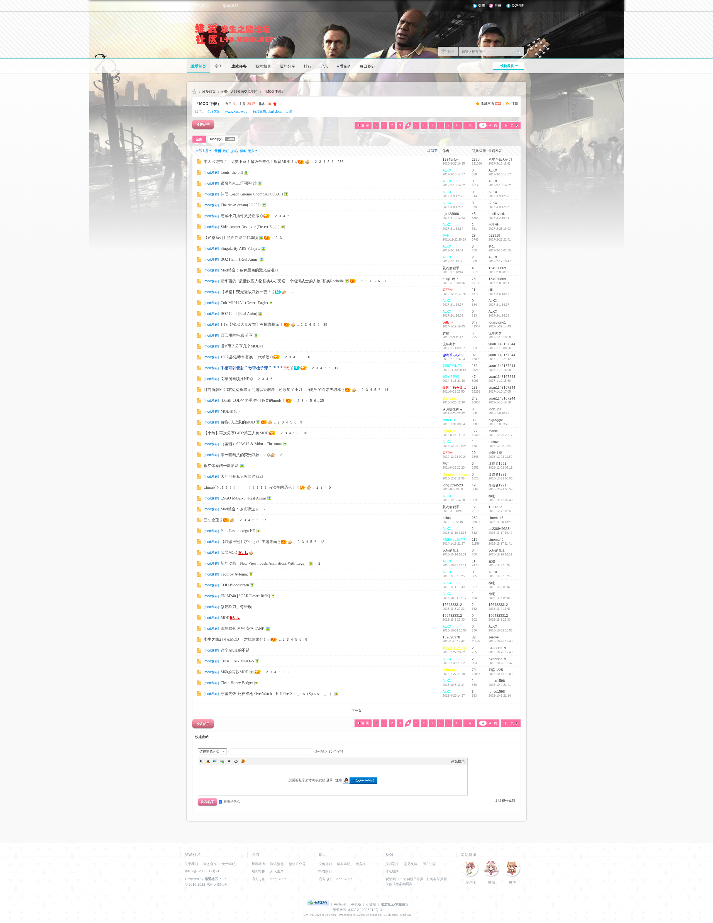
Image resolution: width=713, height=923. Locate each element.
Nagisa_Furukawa (456, 474)
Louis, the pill (232, 172)
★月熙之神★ (453, 409)
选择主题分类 (209, 751)
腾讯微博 (277, 864)
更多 (251, 151)
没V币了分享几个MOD (240, 346)
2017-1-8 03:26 (499, 424)
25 (322, 401)
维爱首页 (198, 66)
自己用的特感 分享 (237, 335)
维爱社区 (194, 92)
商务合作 (210, 864)
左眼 (492, 561)
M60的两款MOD (234, 672)
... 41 (469, 125)
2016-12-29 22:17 (500, 435)
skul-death (276, 112)
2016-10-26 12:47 (500, 663)
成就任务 (239, 66)
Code (236, 761)
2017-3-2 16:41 (499, 217)
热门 (226, 151)
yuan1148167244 (502, 344)
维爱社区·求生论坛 (395, 904)
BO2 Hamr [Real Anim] (239, 259)
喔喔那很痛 (451, 377)
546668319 (497, 648)
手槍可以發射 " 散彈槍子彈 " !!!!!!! (251, 368)
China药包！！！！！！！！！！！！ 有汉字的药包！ (250, 487)
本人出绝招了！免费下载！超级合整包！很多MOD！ (249, 162)
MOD (225, 618)
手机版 (356, 904)
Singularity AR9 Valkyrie (240, 248)
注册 (498, 6)
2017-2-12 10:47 (500, 261)
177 (475, 431)
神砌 (492, 496)
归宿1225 (496, 670)
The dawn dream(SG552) (241, 205)
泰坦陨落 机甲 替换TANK (243, 628)
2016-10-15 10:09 (500, 673)
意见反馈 (410, 864)
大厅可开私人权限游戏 (240, 476)
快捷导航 (507, 66)
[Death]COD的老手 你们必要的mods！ (253, 400)
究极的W (449, 431)
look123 (495, 409)
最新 (217, 151)
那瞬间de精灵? (454, 540)
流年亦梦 (495, 333)
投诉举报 (392, 864)
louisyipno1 (497, 322)
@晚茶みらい (453, 355)
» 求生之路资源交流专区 (239, 92)
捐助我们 (325, 871)
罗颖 (446, 333)
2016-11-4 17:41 (500, 608)
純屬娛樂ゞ (497, 453)
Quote (229, 761)
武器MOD (229, 552)
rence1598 (497, 681)
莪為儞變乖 (451, 268)
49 (474, 485)
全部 (199, 139)
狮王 (446, 236)
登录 (329, 780)
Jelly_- (448, 322)
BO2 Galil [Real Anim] (239, 314)
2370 (476, 159)
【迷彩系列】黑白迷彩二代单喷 (231, 238)
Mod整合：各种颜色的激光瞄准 (248, 270)
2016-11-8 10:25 (500, 576)
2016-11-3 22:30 (500, 619)
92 (474, 355)
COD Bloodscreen (235, 585)
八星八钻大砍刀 (500, 159)
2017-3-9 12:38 (499, 196)
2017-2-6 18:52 (499, 293)
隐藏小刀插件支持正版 (240, 216)
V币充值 (344, 66)
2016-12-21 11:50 (500, 456)
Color (208, 761)
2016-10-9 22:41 (500, 684)
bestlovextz (497, 214)
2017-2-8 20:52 (499, 272)
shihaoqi (449, 670)
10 (458, 125)
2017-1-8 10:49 (499, 413)
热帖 (234, 151)
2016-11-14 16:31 (500, 554)
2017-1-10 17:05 (500, 391)
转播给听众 (232, 802)
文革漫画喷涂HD (235, 379)
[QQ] (318, 904)
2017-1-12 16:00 (500, 369)
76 (474, 279)
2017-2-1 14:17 (499, 304)
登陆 (481, 6)
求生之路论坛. (217, 885)
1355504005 (276, 879)
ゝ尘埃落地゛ (214, 112)
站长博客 (258, 871)
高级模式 (458, 761)
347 (475, 322)
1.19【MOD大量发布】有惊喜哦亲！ (252, 324)
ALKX (447, 170)
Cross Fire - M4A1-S (237, 661)
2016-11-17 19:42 (500, 532)
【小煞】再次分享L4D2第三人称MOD (236, 433)
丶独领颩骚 (257, 112)
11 (473, 290)
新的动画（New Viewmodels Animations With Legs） (264, 563)
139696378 (451, 637)
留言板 (361, 864)
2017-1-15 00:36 (500, 348)
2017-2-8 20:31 (499, 283)
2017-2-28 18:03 (500, 228)
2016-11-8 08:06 (500, 597)
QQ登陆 (518, 6)
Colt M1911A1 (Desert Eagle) (244, 303)
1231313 (495, 507)
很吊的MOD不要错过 (239, 183)
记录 (324, 66)
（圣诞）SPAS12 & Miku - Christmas (251, 444)
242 (475, 398)
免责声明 (228, 864)
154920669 (497, 268)
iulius (447, 518)
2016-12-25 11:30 (500, 445)
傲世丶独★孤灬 (454, 388)
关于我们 (191, 864)
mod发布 (222, 139)
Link (222, 761)
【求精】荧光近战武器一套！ (246, 292)
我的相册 (263, 66)
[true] (518, 51)
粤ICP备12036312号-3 (202, 871)
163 (475, 366)
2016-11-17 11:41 (500, 543)
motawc (494, 442)
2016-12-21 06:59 (500, 489)
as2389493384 (500, 529)
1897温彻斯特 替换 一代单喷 (245, 357)
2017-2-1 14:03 (499, 315)
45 (474, 214)
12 (474, 507)
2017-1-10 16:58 (500, 402)
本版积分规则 (505, 801)
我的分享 (287, 66)
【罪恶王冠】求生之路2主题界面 (249, 542)
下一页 (509, 125)
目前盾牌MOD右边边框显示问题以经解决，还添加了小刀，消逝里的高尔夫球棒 (272, 390)
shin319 (449, 420)
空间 (219, 66)
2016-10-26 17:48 (500, 641)
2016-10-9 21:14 (500, 695)
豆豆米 (448, 290)
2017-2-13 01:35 (500, 250)
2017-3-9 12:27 (499, 207)
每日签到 (367, 66)
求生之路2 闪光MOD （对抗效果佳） (235, 639)
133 (475, 388)
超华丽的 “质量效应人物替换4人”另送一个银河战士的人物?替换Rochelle (282, 281)
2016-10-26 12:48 (500, 652)
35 (325, 325)
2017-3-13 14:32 (500, 185)
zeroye (494, 637)
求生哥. (494, 225)
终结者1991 (497, 464)
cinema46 (496, 518)
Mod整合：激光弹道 (238, 509)
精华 (243, 151)
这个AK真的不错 (235, 650)
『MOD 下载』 (274, 92)
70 (474, 670)
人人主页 (277, 871)
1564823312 (452, 605)
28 (474, 236)
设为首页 (201, 5)
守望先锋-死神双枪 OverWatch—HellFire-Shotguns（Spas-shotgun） (277, 694)
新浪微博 (258, 864)
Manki (493, 431)
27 (264, 520)
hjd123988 (451, 214)
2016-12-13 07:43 (500, 500)
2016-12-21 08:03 (500, 478)
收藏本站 (231, 5)
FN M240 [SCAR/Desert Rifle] (245, 596)
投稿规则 (325, 864)
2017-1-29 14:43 (500, 326)
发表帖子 (203, 124)
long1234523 (453, 485)
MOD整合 (229, 411)
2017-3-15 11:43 (500, 163)
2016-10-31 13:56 (500, 630)
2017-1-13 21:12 (500, 359)
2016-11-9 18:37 (500, 565)
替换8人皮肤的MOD (238, 422)
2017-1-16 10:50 (500, 337)
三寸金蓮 (211, 520)
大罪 (288, 112)
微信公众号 (297, 864)
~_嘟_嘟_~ (451, 279)
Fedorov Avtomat (234, 574)
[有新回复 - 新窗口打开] (199, 163)
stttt (491, 290)
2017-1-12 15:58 (500, 380)
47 (474, 377)
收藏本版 (491, 104)
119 (474, 540)
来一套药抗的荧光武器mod (244, 455)
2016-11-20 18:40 (500, 521)
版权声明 (343, 864)
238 (340, 162)
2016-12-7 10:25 (500, 511)
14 (386, 390)
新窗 (434, 151)
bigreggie (496, 420)
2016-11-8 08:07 (500, 587)
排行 (308, 66)
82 (474, 637)
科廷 (492, 246)
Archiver (340, 904)
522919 (494, 236)
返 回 (365, 125)
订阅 (514, 104)
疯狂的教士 (451, 550)
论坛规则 (392, 871)
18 (305, 433)
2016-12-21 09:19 (500, 467)
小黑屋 (371, 904)
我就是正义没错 (454, 648)
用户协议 (429, 864)
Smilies (243, 761)
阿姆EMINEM (453, 366)
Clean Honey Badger (237, 683)
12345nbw (451, 159)
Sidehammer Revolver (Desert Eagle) (250, 227)
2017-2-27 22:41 (500, 239)
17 (336, 368)
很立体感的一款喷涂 (221, 466)
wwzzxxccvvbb (236, 112)
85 (474, 420)
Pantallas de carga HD (238, 531)
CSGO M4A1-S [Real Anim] (243, 498)
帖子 (451, 51)
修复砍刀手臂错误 (236, 607)
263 (475, 518)
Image (215, 761)
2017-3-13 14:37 (500, 174)
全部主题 (202, 151)
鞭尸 (446, 464)
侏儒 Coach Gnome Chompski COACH (252, 194)
